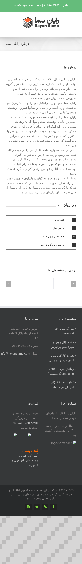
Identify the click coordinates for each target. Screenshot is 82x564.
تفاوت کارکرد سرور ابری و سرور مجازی (61, 358)
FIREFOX (16, 422)
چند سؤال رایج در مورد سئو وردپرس (62, 345)
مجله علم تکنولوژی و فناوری (25, 463)
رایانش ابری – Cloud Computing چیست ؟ (60, 371)
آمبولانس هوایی (28, 455)
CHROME (31, 422)
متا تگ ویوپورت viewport (64, 331)
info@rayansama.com (27, 5)
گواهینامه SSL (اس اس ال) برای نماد (61, 385)
